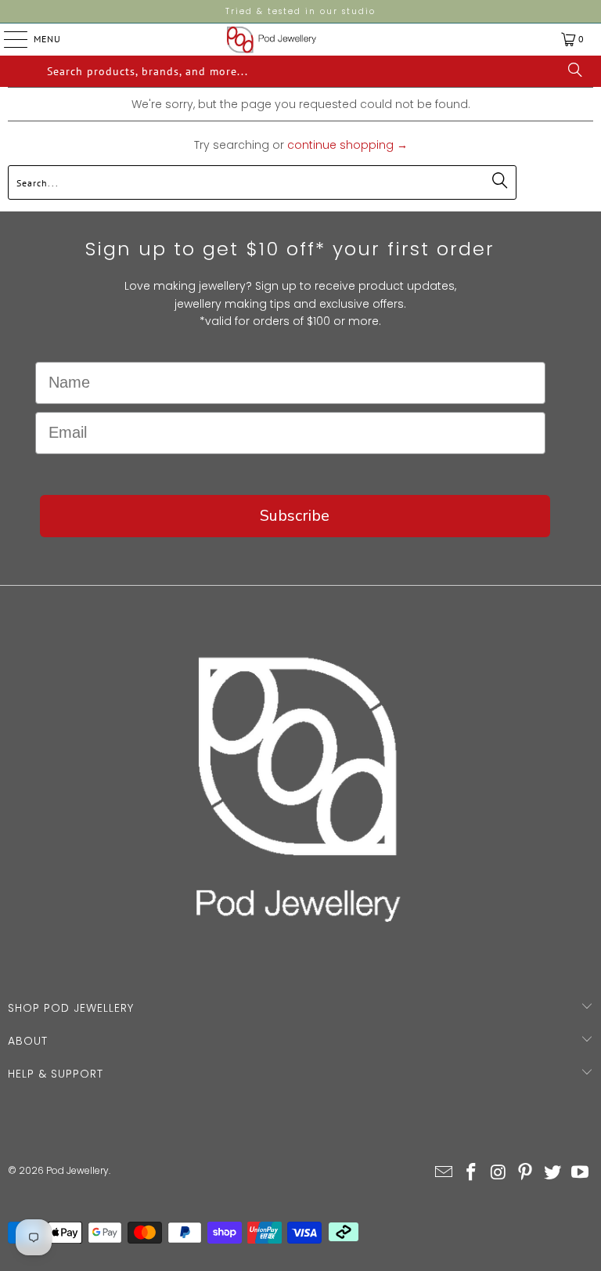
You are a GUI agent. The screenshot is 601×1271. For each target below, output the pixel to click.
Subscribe (294, 515)
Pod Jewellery (77, 1170)
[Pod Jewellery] (271, 39)
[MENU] (3, 39)
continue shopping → (347, 145)
